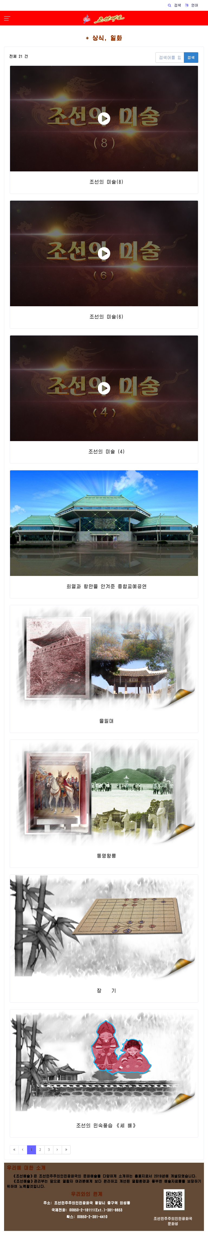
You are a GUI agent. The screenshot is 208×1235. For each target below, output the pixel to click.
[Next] (57, 1149)
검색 (191, 58)
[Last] (66, 1149)
